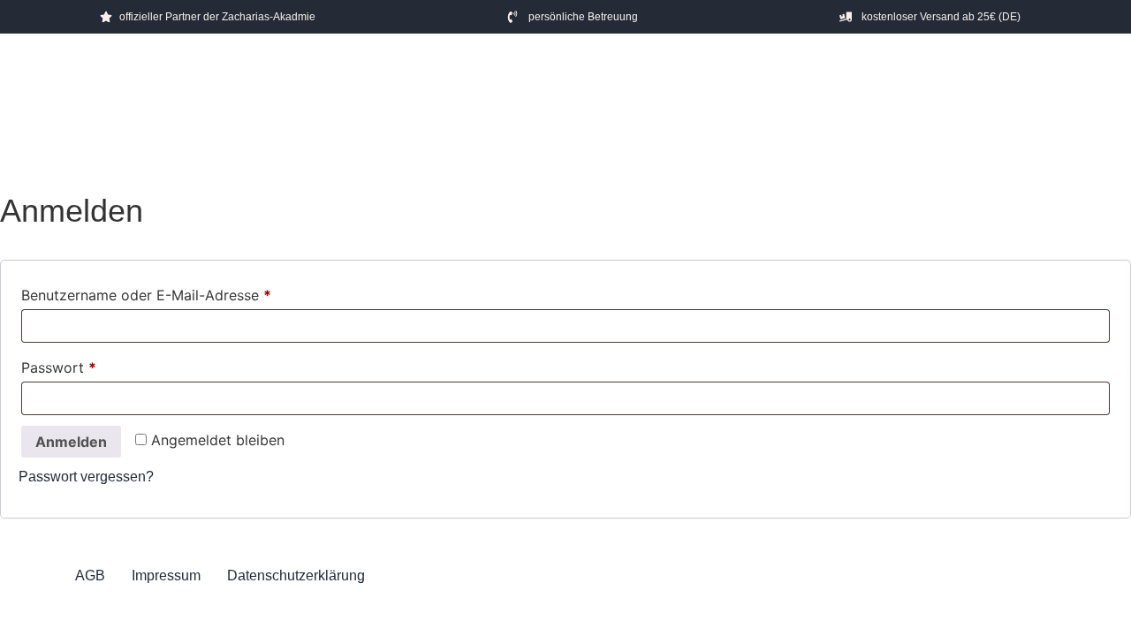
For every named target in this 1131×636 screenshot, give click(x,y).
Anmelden (71, 441)
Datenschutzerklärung (296, 575)
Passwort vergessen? (86, 476)
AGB (90, 575)
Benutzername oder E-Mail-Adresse (146, 295)
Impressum (166, 575)
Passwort (58, 367)
